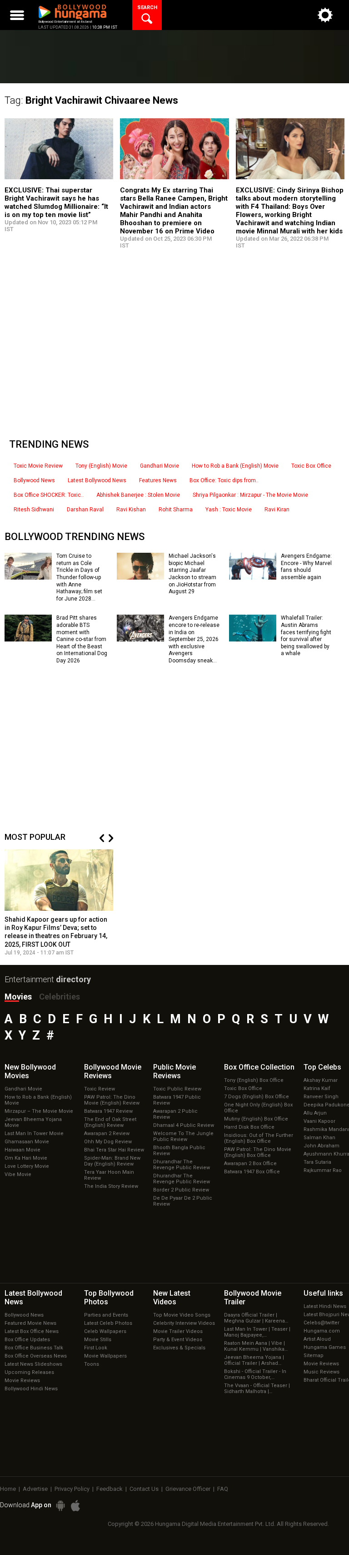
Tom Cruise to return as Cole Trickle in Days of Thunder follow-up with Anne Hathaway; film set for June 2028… (79, 577)
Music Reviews (321, 1372)
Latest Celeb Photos (108, 1323)
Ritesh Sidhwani (34, 509)
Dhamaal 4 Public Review (183, 1125)
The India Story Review (111, 1186)
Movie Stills (97, 1340)
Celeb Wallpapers (105, 1331)
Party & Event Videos (177, 1340)
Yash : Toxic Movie (228, 509)
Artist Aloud (317, 1339)
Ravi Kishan (131, 509)
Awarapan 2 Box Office (250, 1163)
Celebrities (59, 996)
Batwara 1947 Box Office (252, 1172)
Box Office (259, 1067)
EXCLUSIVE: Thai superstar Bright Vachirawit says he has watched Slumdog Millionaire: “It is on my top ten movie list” (56, 202)
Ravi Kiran (276, 509)
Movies (18, 996)
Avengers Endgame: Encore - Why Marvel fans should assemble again (306, 567)
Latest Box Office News (32, 1331)
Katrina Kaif (317, 1088)
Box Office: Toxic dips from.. (224, 480)
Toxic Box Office (311, 466)
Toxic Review (99, 1089)
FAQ (222, 1488)
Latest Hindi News (325, 1306)
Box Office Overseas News (36, 1356)
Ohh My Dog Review (108, 1142)
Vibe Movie (18, 1174)
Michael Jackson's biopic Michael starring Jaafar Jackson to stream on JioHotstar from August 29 (192, 574)
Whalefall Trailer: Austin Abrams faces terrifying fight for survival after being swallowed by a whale (306, 635)
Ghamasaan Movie (27, 1142)
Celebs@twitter (321, 1323)
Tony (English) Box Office (254, 1080)
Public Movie (174, 1071)
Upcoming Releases (29, 1372)
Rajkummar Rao (323, 1170)
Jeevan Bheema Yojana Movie (33, 1122)
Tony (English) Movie (101, 466)
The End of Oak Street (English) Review (110, 1122)
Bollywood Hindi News (31, 1389)
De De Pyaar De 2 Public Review (182, 1201)
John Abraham (321, 1146)
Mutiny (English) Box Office (256, 1119)
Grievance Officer (187, 1488)
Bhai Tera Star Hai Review (114, 1150)
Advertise (35, 1488)
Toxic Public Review (177, 1089)
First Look (95, 1348)
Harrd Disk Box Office (249, 1127)
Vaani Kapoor (319, 1121)
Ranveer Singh (321, 1097)
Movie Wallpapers (105, 1356)
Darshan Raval (85, 509)
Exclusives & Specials (179, 1348)
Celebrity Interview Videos (184, 1323)
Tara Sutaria (317, 1162)
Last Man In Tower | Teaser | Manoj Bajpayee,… (257, 1332)
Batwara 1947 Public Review (177, 1100)
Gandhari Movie (159, 466)
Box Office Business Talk (34, 1348)
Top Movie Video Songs (181, 1315)
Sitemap (314, 1355)
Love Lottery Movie (27, 1166)
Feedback (109, 1488)
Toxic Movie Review (38, 466)
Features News (158, 480)
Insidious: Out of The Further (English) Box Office (258, 1138)
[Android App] (60, 1505)
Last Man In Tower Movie (34, 1133)
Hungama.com (322, 1331)
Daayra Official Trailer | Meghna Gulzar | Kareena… (256, 1318)
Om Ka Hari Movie (26, 1158)
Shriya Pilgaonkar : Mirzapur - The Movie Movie (250, 495)
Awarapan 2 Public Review (175, 1114)
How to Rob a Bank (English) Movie (235, 466)
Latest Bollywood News (97, 480)
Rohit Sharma (176, 509)
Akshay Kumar (321, 1080)
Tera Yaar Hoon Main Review (109, 1175)
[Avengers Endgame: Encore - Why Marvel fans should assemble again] (252, 576)
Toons (91, 1364)
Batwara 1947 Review (108, 1111)
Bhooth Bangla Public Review (179, 1150)
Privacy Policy (72, 1488)
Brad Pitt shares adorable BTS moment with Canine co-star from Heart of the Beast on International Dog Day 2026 (81, 639)
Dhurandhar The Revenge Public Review (181, 1165)
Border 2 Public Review (181, 1190)
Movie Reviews (22, 1380)
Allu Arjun (315, 1113)
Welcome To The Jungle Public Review (183, 1136)
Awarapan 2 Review (107, 1133)
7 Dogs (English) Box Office (256, 1097)
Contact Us (144, 1488)
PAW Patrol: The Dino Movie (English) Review (112, 1100)
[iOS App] (75, 1505)
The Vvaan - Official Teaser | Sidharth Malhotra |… (257, 1388)
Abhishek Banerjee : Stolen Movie (138, 495)
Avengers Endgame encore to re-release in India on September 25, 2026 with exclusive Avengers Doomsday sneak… (194, 639)
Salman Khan (319, 1138)
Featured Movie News (30, 1323)
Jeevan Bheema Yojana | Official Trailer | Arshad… (254, 1360)
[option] (59, 902)
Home (8, 1488)
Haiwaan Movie (22, 1150)
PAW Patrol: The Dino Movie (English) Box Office (257, 1152)
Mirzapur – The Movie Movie (39, 1111)
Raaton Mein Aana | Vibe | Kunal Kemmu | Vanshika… (256, 1346)
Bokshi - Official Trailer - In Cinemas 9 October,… (255, 1374)
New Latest (171, 1297)
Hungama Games (325, 1347)
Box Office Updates (27, 1340)
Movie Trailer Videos (178, 1331)
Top (322, 1067)
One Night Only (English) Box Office (258, 1108)
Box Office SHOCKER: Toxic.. (49, 495)
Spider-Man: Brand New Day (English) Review (112, 1161)
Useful (323, 1293)
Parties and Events (106, 1315)
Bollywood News (34, 480)
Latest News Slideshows (33, 1364)
